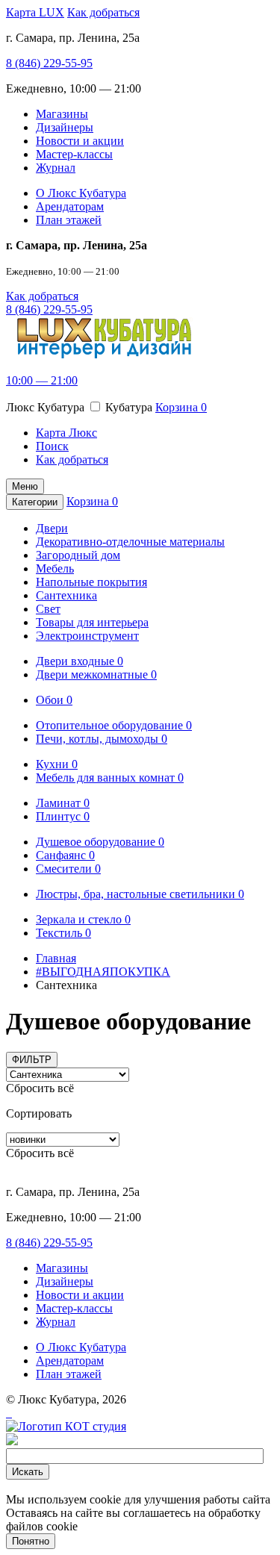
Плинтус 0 (63, 816)
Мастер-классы (74, 154)
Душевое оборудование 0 (100, 841)
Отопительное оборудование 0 (114, 725)
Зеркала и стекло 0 (83, 919)
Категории (34, 502)
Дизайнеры (64, 127)
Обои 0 (54, 700)
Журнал (55, 167)
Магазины (62, 113)
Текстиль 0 (63, 932)
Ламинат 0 (63, 803)
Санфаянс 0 (65, 855)
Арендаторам (70, 206)
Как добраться (103, 12)
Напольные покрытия (91, 582)
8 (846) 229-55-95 (49, 63)
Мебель (55, 568)
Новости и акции (80, 140)
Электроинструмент (87, 635)
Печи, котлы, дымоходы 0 (101, 738)
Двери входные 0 (79, 661)
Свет (48, 608)
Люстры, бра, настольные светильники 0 (140, 894)
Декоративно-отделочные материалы (130, 541)
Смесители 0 (68, 868)
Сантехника (66, 595)
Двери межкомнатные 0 (96, 674)
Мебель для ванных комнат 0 (110, 777)
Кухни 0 (57, 764)
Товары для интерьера (92, 622)
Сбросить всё (40, 1088)
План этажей (69, 220)
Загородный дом (78, 555)
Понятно (30, 1541)
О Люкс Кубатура (81, 193)
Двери (52, 528)
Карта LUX (35, 12)
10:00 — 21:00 (42, 380)
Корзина (181, 407)
